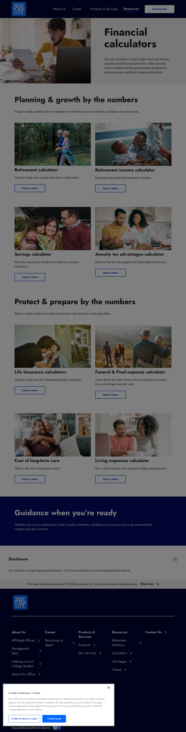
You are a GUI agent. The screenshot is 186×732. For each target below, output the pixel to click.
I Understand (54, 718)
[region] (58, 705)
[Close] (109, 688)
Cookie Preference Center (24, 718)
